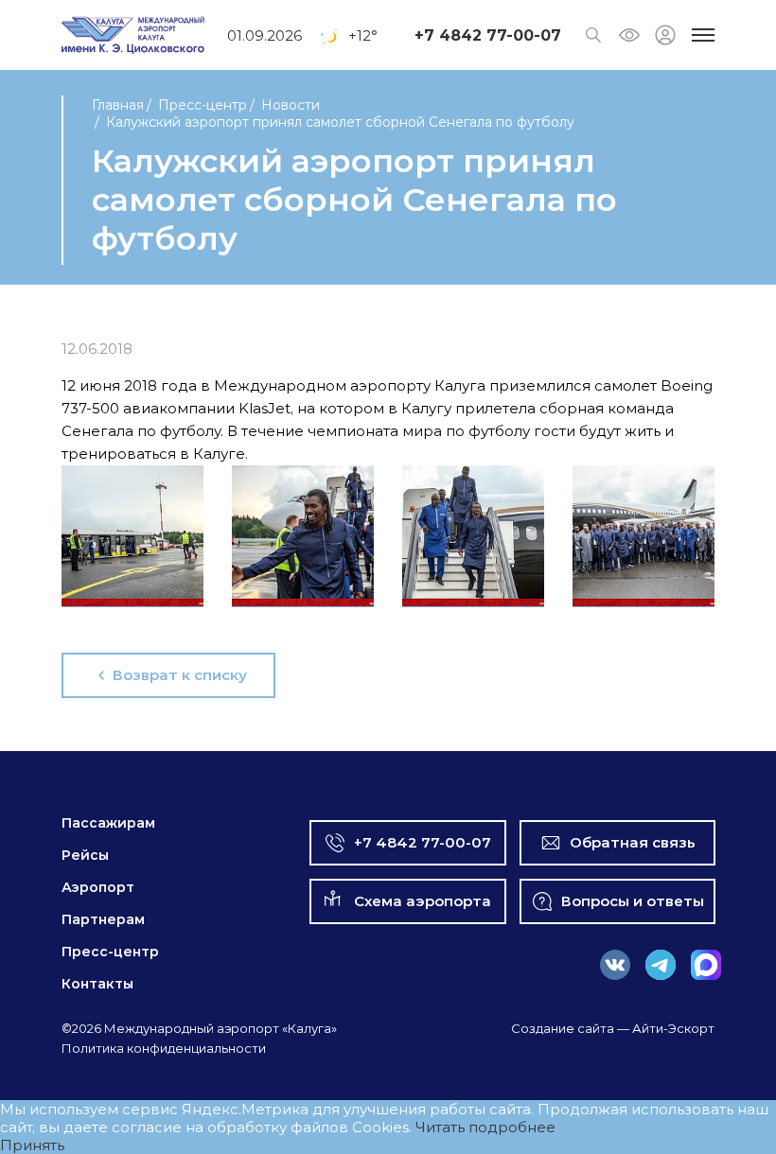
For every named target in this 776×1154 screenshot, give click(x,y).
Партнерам (103, 919)
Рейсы (85, 855)
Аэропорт (98, 887)
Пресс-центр (202, 105)
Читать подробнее (485, 1127)
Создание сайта (562, 1028)
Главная (118, 105)
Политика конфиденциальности (164, 1048)
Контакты (97, 983)
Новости (290, 105)
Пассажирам (108, 822)
